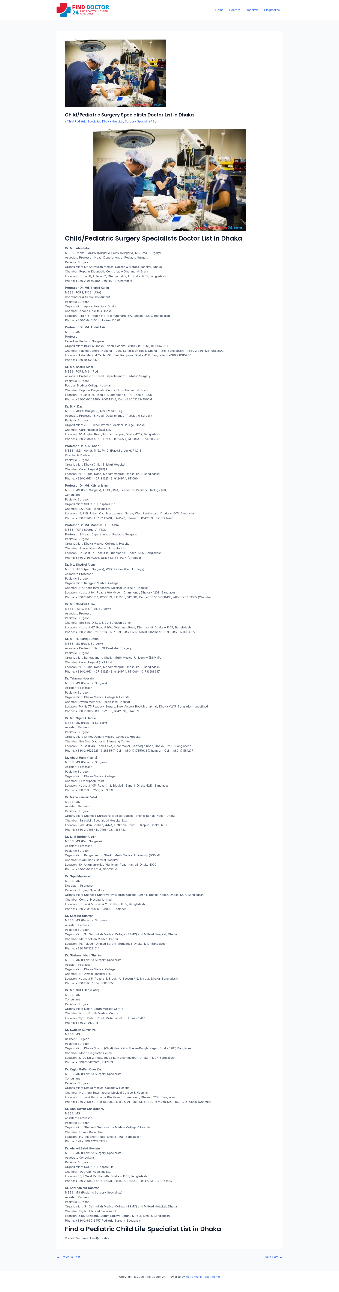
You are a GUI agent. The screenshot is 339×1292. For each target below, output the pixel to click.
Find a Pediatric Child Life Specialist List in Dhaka (143, 1228)
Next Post (273, 1256)
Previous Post (68, 1256)
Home (219, 10)
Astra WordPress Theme (203, 1276)
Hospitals (252, 10)
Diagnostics (272, 10)
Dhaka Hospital (112, 121)
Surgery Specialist (137, 121)
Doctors (234, 10)
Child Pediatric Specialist (83, 121)
